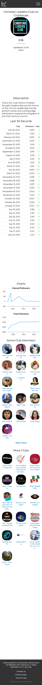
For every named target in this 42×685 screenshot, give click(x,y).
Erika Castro (7, 421)
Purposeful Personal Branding (35, 525)
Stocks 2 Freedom (21, 504)
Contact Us (21, 671)
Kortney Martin (21, 357)
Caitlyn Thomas (7, 437)
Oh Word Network (21, 524)
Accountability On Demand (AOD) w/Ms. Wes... (21, 469)
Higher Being (21, 543)
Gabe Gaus (21, 405)
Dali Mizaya (21, 421)
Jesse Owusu (21, 373)
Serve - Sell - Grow (7, 563)
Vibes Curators (7, 487)
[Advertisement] (21, 75)
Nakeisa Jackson (35, 357)
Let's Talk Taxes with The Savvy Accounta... (7, 506)
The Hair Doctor (35, 373)
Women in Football (35, 504)
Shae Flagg (34, 421)
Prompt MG (21, 486)
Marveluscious (35, 406)
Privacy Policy (21, 675)
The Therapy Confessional (7, 524)
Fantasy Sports (7, 543)
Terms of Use (21, 678)
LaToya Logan (7, 373)
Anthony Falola (7, 357)
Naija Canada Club (35, 487)
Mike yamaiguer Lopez (7, 389)
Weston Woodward (7, 406)
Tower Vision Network (7, 467)
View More (21, 443)
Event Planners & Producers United (35, 468)
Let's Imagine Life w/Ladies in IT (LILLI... (35, 545)
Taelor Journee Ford (35, 389)
